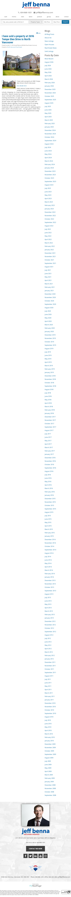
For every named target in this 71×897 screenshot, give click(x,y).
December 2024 (50, 130)
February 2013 (50, 615)
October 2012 (49, 628)
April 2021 (48, 280)
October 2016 (49, 464)
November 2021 (50, 256)
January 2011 (49, 700)
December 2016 (50, 458)
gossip (49, 17)
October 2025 (49, 96)
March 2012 (49, 652)
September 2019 (50, 345)
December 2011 (50, 662)
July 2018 (48, 393)
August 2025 (49, 103)
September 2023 (50, 181)
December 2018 (50, 376)
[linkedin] (35, 856)
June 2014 (48, 560)
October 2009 (49, 751)
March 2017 (49, 447)
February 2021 (50, 287)
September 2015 (50, 509)
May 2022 (48, 236)
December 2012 (50, 621)
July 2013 (48, 597)
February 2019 (50, 369)
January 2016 (49, 495)
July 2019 (48, 352)
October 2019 (49, 342)
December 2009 (50, 744)
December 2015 (50, 499)
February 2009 (50, 778)
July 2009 (48, 761)
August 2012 (49, 635)
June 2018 (48, 396)
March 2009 (49, 775)
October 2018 (49, 383)
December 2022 (50, 212)
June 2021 (48, 274)
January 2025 (49, 127)
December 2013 (50, 580)
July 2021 (48, 270)
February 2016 (50, 492)
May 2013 (48, 604)
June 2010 (48, 724)
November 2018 (50, 379)
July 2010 (48, 720)
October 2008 (49, 792)
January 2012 (49, 659)
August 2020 (49, 308)
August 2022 (49, 226)
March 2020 (49, 325)
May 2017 (48, 441)
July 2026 (48, 66)
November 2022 (50, 216)
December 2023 (50, 171)
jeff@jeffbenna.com (64, 877)
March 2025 (49, 120)
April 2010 (48, 730)
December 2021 (50, 253)
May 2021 (48, 277)
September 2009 (50, 754)
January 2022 (49, 250)
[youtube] (40, 856)
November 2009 (50, 748)
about (57, 17)
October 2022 (49, 219)
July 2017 (48, 434)
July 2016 (48, 475)
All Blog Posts (49, 34)
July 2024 (48, 147)
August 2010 (49, 717)
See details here (22, 86)
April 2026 (48, 76)
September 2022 (50, 222)
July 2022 (48, 229)
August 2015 (49, 512)
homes (14, 17)
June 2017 (48, 437)
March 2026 (49, 79)
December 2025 (50, 89)
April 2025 (48, 117)
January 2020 (49, 331)
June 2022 (48, 233)
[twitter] (30, 856)
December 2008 (50, 785)
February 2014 (50, 574)
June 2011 (48, 683)
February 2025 (50, 123)
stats (22, 17)
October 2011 (49, 669)
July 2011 (48, 679)
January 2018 (49, 413)
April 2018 (48, 403)
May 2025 (48, 113)
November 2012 (50, 625)
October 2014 (49, 546)
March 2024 (49, 161)
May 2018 (48, 400)
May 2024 (48, 154)
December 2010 (50, 703)
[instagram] (45, 856)
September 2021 (50, 263)
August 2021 (49, 267)
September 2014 (50, 550)
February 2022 (50, 246)
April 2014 (48, 567)
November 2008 (50, 788)
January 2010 (49, 741)
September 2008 (50, 795)
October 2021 (49, 260)
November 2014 (50, 543)
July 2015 (48, 516)
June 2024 (48, 151)
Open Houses (49, 44)
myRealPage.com (35, 886)
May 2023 (48, 195)
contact (66, 17)
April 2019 (48, 362)
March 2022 (49, 243)
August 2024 (49, 144)
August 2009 (49, 758)
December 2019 (50, 335)
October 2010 (49, 710)
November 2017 (50, 420)
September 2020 (50, 304)
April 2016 (48, 485)
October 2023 (49, 178)
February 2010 (50, 737)
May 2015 (48, 522)
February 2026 (50, 83)
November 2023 (50, 175)
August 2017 (49, 430)
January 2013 (49, 618)
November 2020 (50, 297)
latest (30, 17)
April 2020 (48, 321)
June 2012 (48, 642)
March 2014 (49, 570)
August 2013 (49, 594)
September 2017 (50, 427)
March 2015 (49, 529)
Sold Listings (49, 51)
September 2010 (50, 713)
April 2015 (48, 526)
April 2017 (48, 444)
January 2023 (49, 209)
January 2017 (49, 454)
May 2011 (48, 686)
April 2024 (48, 158)
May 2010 (48, 727)
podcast (39, 17)
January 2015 (49, 536)
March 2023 (49, 202)
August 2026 (49, 62)
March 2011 (49, 693)
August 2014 (49, 553)
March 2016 (49, 488)
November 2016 (50, 461)
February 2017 (50, 451)
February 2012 (50, 655)
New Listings (49, 41)
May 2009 (48, 768)
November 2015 (50, 502)
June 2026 (48, 69)
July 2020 (48, 311)
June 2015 (48, 519)
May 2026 (48, 72)
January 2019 (49, 372)
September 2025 (50, 100)
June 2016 (48, 478)
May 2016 (48, 482)
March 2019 (49, 366)
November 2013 (50, 584)
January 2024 (49, 168)
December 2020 (50, 294)
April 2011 (48, 690)
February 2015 (50, 533)
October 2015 (49, 505)
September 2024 (50, 141)
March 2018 (49, 407)
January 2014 (49, 577)
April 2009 (48, 771)
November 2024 (50, 134)
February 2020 (50, 328)
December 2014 (50, 539)
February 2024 (50, 164)
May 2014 (48, 563)
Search (65, 22)
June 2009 (48, 765)
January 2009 (49, 782)
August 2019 (49, 349)
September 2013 (50, 591)
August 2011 (49, 676)
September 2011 (50, 672)
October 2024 (49, 137)
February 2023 (50, 205)
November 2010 (50, 707)
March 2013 (49, 611)
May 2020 (48, 318)
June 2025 (48, 110)
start (5, 17)
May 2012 (48, 645)
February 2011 (50, 696)
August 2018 (49, 389)
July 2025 (48, 106)
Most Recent (49, 59)
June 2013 (48, 601)
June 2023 (48, 192)
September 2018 (50, 386)
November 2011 (50, 666)
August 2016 (49, 471)
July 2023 (48, 188)
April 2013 (48, 608)
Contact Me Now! (35, 849)
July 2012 (48, 638)
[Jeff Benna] (36, 10)
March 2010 (49, 734)
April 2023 (48, 199)
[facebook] (25, 856)
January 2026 (49, 86)
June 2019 (48, 355)
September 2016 (50, 468)
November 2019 (50, 338)
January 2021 (49, 291)
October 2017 (49, 424)
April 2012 (48, 649)
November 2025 (50, 93)
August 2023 (49, 185)
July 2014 (48, 557)
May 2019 (48, 359)
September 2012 (50, 632)
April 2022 (48, 239)
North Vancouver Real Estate (14, 47)
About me (48, 38)
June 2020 (48, 314)
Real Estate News (51, 48)
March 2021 (49, 284)
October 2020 (49, 301)
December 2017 (50, 417)
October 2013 (49, 587)
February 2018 (50, 410)
